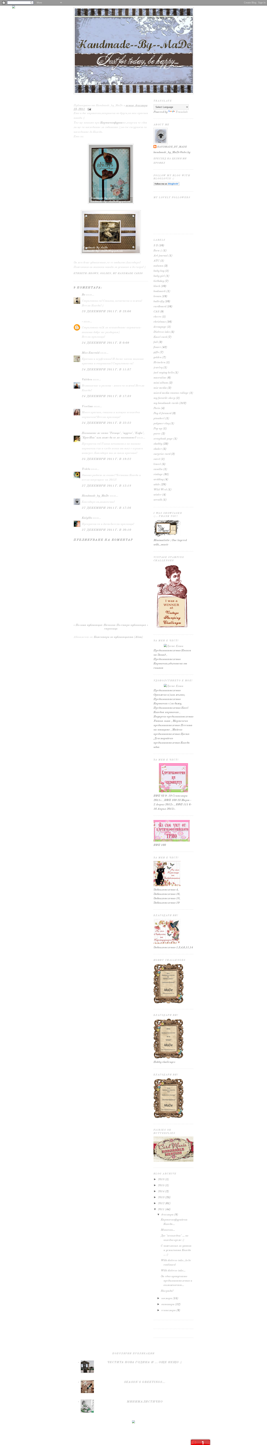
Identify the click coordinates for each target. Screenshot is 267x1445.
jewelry (158, 367)
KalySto (87, 518)
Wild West (160, 489)
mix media (160, 387)
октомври (167, 1304)
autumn (158, 265)
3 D (155, 245)
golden (105, 273)
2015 (161, 1185)
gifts (156, 352)
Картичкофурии (111, 122)
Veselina (87, 406)
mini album (160, 382)
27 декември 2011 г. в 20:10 (106, 530)
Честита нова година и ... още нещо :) (144, 1362)
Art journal (160, 255)
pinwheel (159, 418)
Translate (181, 112)
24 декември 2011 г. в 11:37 (106, 369)
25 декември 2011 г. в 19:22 (106, 459)
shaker (157, 449)
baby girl (159, 276)
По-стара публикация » (132, 625)
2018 (161, 1179)
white (156, 484)
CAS (156, 311)
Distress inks (161, 332)
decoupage (159, 326)
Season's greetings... (144, 1382)
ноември (166, 1298)
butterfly (158, 301)
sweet (156, 459)
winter (157, 494)
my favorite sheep (164, 398)
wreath (157, 499)
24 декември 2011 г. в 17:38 (106, 396)
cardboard (159, 306)
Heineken (159, 362)
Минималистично (145, 1401)
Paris (156, 408)
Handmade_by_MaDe (95, 495)
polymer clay (161, 423)
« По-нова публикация (88, 625)
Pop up (157, 428)
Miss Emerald (90, 352)
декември (167, 1214)
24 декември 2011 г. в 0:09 (105, 342)
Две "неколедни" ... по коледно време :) (108, 100)
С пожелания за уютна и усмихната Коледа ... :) (176, 1250)
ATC (156, 260)
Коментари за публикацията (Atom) (118, 637)
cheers (157, 316)
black (156, 286)
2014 (161, 1191)
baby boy (158, 271)
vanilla (158, 469)
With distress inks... (173, 1270)
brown (93, 273)
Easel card (160, 337)
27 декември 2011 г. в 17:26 (106, 508)
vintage (158, 474)
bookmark (159, 291)
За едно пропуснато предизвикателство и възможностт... (176, 1281)
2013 (161, 1197)
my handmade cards (128, 273)
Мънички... (168, 1230)
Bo (83, 294)
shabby (157, 443)
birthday (158, 281)
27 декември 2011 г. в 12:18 (106, 485)
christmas (159, 321)
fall (155, 342)
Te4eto (86, 469)
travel (157, 464)
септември (168, 1310)
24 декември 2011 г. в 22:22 (106, 423)
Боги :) (157, 250)
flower (157, 347)
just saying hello (163, 372)
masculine (159, 377)
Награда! (167, 1291)
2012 (161, 1203)
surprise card (161, 454)
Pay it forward (162, 413)
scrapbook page (163, 438)
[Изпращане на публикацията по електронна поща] (89, 109)
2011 (161, 1209)
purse (157, 433)
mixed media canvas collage (171, 393)
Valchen (87, 379)
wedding (158, 479)
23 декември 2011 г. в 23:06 (106, 311)
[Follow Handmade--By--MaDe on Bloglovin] (166, 184)
